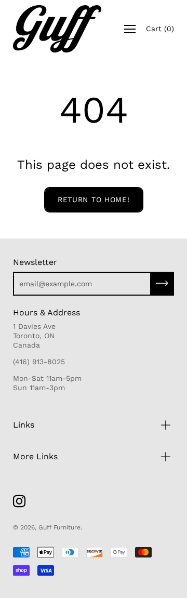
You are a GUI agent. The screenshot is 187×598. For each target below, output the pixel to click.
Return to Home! (94, 199)
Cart (160, 28)
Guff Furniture (59, 527)
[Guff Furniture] (57, 28)
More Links (35, 456)
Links (23, 425)
